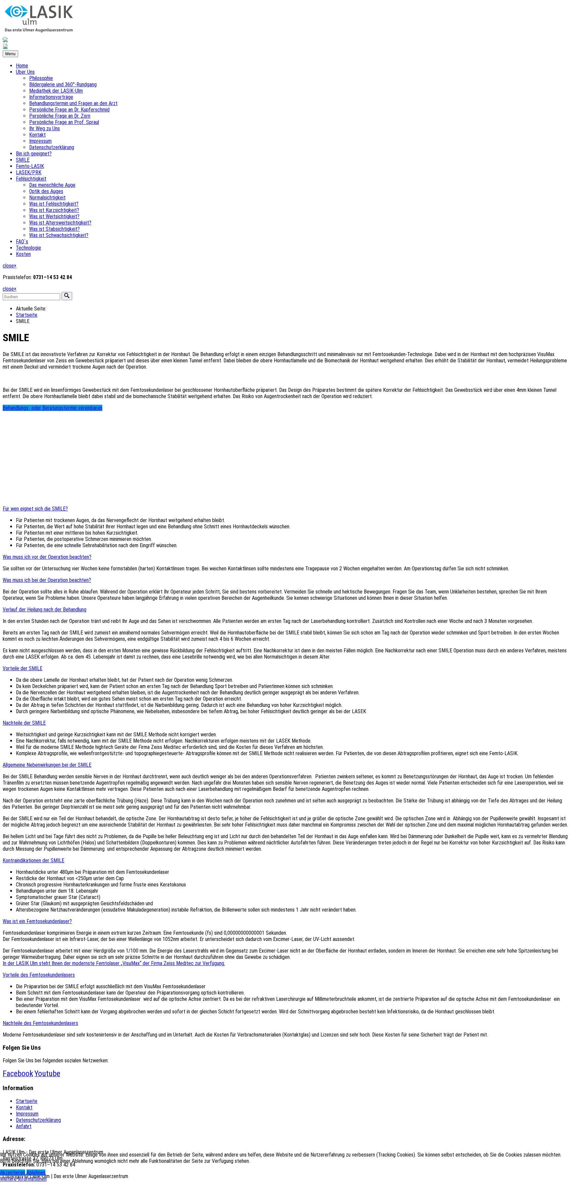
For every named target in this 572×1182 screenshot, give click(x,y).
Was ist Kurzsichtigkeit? (54, 210)
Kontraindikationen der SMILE (33, 860)
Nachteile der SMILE (24, 723)
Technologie (28, 248)
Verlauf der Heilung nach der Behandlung (44, 609)
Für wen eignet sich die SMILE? (35, 509)
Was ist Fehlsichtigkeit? (53, 204)
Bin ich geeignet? (34, 153)
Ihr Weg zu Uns (44, 128)
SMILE (22, 160)
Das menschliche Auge (52, 185)
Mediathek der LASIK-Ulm (56, 91)
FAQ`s (22, 241)
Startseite (26, 315)
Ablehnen (35, 1172)
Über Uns (25, 72)
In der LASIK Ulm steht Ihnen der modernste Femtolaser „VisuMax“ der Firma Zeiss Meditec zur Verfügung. (114, 963)
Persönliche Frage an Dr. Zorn (59, 116)
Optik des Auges (46, 191)
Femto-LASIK (30, 166)
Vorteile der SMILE (22, 668)
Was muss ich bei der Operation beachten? (47, 580)
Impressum (40, 141)
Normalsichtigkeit (47, 197)
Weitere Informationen (23, 1179)
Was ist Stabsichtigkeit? (54, 229)
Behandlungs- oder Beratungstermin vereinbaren (52, 408)
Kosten (23, 254)
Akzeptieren (12, 1172)
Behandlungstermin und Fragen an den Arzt (73, 103)
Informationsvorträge (51, 97)
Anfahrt (23, 1126)
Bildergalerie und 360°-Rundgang (63, 84)
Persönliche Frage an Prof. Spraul (64, 122)
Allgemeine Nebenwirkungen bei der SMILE (47, 765)
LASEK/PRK (28, 172)
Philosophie (41, 78)
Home (22, 65)
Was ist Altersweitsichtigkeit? (60, 223)
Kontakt (37, 135)
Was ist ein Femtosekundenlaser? (37, 921)
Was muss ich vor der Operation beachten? (47, 557)
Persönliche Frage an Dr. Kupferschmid (69, 109)
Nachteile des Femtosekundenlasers (40, 1023)
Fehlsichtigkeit (31, 179)
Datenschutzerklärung (51, 147)
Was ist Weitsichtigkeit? (54, 216)
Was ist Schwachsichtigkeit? (58, 235)
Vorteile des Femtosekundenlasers (39, 975)
